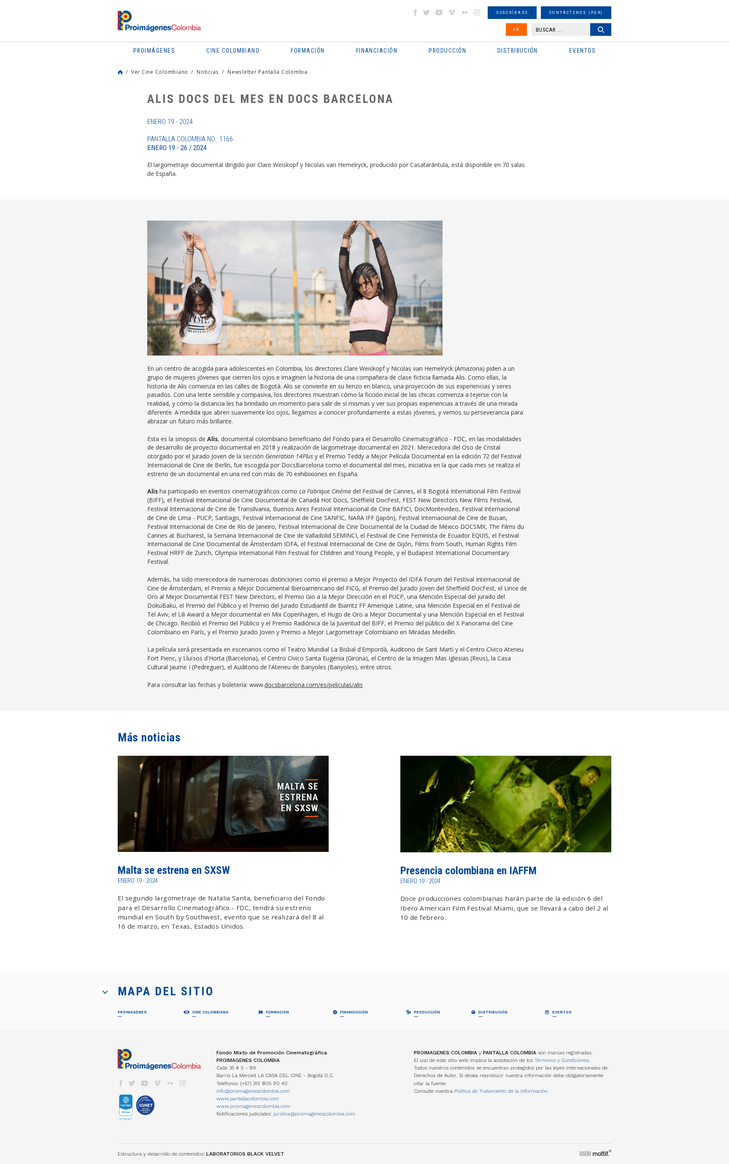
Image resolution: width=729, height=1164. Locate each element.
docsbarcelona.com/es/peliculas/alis (314, 685)
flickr (464, 12)
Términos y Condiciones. (562, 1060)
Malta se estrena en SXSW (174, 870)
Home (120, 72)
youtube (439, 12)
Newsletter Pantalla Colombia (267, 71)
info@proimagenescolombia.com (253, 1091)
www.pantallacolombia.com (247, 1099)
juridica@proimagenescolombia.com (314, 1114)
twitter (426, 12)
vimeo (452, 12)
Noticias (208, 71)
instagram (477, 12)
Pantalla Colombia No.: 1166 (190, 143)
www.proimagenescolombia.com (253, 1106)
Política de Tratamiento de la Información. (501, 1091)
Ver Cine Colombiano (159, 71)
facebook (415, 12)
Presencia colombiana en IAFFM (468, 871)
